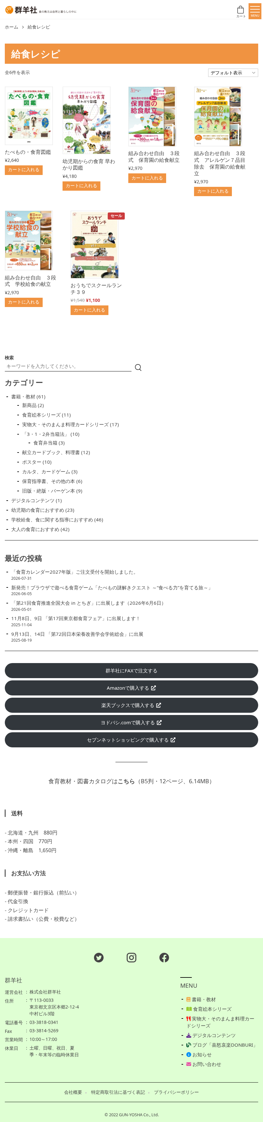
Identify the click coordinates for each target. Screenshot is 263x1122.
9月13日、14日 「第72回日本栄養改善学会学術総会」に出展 (77, 634)
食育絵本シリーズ (212, 1009)
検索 (9, 357)
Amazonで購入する (128, 688)
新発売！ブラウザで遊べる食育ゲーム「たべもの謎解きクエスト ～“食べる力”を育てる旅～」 (112, 587)
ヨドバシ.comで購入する (128, 722)
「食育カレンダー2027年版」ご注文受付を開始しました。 (74, 572)
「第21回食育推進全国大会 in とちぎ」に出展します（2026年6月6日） (88, 603)
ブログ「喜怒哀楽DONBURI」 (224, 1045)
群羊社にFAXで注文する (131, 670)
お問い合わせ (206, 1064)
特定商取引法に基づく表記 (118, 1092)
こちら (126, 781)
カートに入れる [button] (23, 169)
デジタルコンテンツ (213, 1035)
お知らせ (201, 1054)
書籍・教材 (203, 999)
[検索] (138, 367)
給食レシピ (39, 27)
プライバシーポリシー (176, 1092)
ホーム (11, 27)
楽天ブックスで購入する (128, 705)
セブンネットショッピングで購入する (128, 739)
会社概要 (73, 1092)
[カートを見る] (241, 11)
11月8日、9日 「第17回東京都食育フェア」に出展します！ (75, 618)
